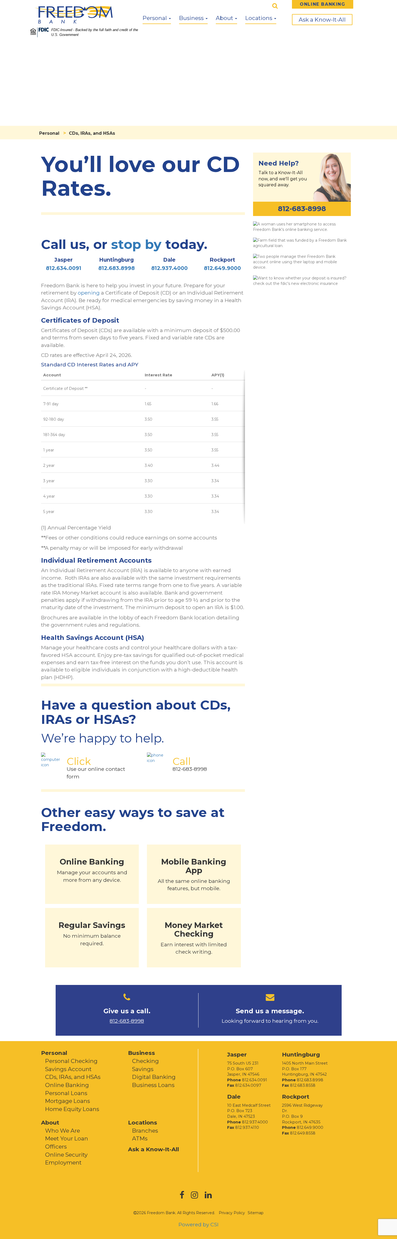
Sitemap (256, 1212)
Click (79, 761)
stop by (136, 244)
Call (182, 761)
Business (192, 18)
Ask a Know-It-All (322, 19)
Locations (259, 18)
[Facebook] (185, 1196)
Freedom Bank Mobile (302, 226)
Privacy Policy (232, 1212)
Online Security (66, 1154)
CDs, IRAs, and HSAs (72, 1076)
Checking (145, 1061)
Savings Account (68, 1069)
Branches (145, 1130)
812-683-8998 (190, 769)
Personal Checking (71, 1061)
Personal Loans (66, 1093)
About (225, 18)
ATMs (139, 1138)
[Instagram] (198, 1196)
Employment (63, 1162)
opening (89, 292)
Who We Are (62, 1130)
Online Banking (67, 1085)
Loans (301, 243)
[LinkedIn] (211, 1196)
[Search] (275, 6)
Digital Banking (154, 1076)
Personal (155, 18)
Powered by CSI (198, 1224)
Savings (142, 1069)
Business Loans (153, 1085)
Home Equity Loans (72, 1109)
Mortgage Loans (67, 1101)
